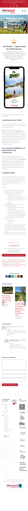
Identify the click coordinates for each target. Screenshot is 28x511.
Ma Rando (18, 264)
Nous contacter (14, 2)
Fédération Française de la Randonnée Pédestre (12, 481)
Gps (10, 264)
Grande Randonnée (12, 259)
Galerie (9, 290)
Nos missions (20, 2)
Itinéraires (4, 261)
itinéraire (13, 264)
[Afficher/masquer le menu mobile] (25, 11)
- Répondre (21, 326)
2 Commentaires (16, 266)
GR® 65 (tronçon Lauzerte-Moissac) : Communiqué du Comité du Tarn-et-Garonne (5, 290)
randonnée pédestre (6, 266)
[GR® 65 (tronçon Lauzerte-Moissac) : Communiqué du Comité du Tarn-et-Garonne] (7, 290)
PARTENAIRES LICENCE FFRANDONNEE (23, 469)
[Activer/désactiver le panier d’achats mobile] (22, 11)
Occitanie (23, 264)
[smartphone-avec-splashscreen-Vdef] (14, 66)
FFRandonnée (5, 264)
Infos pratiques (20, 259)
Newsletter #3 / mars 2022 (13, 261)
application (17, 263)
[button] (3, 302)
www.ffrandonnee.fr (14, 245)
